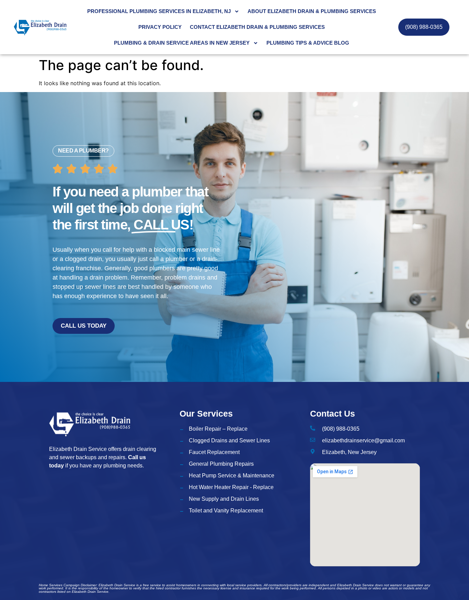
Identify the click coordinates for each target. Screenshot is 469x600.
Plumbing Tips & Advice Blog (307, 43)
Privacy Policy (160, 27)
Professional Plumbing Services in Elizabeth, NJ (159, 11)
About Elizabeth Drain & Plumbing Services (312, 11)
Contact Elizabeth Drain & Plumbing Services (257, 27)
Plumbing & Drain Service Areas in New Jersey (182, 43)
